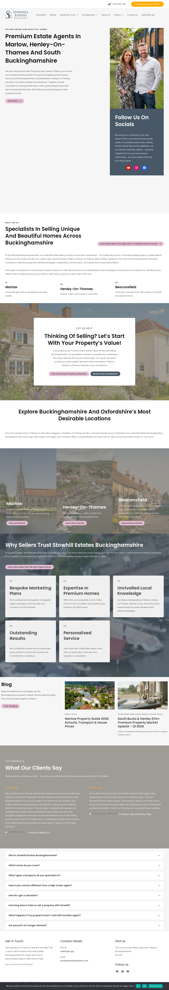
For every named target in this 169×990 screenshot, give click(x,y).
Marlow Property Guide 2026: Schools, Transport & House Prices (87, 722)
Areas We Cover (67, 15)
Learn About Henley (74, 523)
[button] (147, 4)
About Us (106, 15)
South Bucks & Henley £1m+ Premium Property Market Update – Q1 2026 (139, 722)
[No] (165, 986)
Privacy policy (155, 986)
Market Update (123, 714)
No (144, 986)
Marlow (68, 714)
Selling (53, 15)
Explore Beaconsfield (132, 523)
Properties (41, 15)
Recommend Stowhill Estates (19, 964)
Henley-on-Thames (148, 714)
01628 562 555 (148, 15)
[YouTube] (128, 971)
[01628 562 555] (117, 4)
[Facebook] (117, 971)
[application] (76, 15)
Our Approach (88, 15)
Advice (117, 15)
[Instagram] (123, 971)
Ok (138, 986)
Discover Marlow (17, 523)
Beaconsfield (135, 714)
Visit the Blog (10, 706)
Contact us (132, 15)
